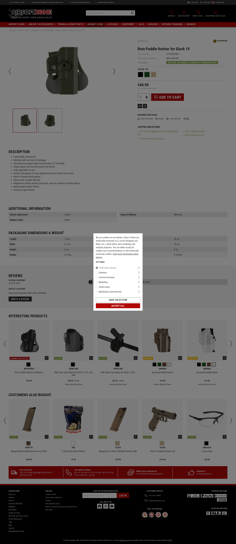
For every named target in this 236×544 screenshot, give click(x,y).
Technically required (107, 267)
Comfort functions (107, 277)
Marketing (103, 282)
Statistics (103, 272)
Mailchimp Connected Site (110, 291)
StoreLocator (104, 286)
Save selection (118, 299)
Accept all (118, 305)
